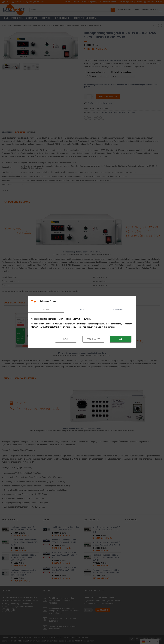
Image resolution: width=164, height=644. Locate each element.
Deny (65, 339)
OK (120, 339)
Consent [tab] (46, 309)
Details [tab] (82, 309)
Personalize (93, 339)
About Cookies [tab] (118, 309)
